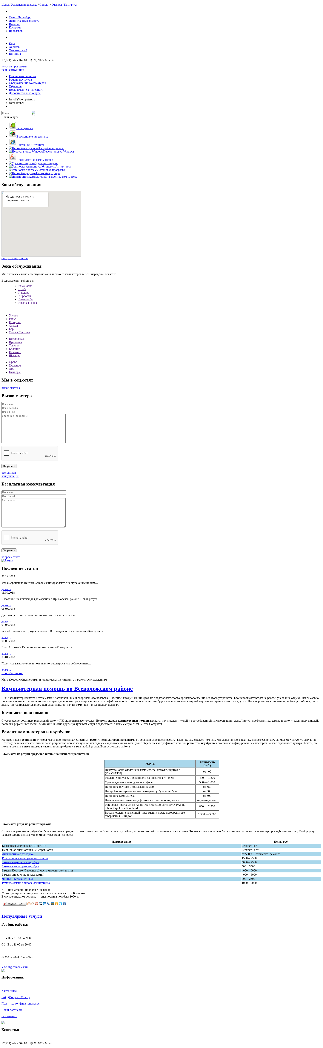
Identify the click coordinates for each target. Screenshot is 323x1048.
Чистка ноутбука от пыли (18, 878)
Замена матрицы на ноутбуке (20, 862)
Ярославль (15, 30)
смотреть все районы (14, 258)
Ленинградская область (24, 20)
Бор (11, 329)
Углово (13, 315)
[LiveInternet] (41, 903)
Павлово (23, 292)
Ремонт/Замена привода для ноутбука (26, 882)
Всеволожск (16, 338)
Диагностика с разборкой (18, 854)
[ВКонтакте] (64, 903)
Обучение (15, 86)
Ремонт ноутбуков (20, 79)
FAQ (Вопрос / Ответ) (15, 997)
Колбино (14, 348)
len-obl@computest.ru (14, 967)
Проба (22, 289)
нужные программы (14, 66)
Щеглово (14, 355)
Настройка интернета (30, 144)
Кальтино (15, 352)
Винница (15, 53)
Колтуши (15, 322)
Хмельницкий (18, 50)
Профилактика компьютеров (34, 159)
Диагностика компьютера (61, 176)
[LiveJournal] (49, 903)
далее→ (6, 589)
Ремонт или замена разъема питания (25, 858)
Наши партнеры (11, 1009)
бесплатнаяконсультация (10, 474)
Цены (5, 4)
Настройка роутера (48, 173)
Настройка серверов (51, 148)
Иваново (14, 24)
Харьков (14, 47)
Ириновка (15, 342)
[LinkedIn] (45, 903)
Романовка (25, 285)
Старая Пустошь (19, 332)
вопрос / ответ (10, 557)
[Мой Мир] (53, 903)
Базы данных (24, 128)
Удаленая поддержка (24, 4)
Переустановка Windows (58, 151)
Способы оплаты (12, 673)
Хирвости (24, 296)
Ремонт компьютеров (22, 76)
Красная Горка (27, 302)
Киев (12, 43)
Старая (13, 325)
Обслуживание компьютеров (27, 83)
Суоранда (15, 365)
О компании (9, 1016)
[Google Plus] (37, 903)
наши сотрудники (12, 69)
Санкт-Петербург (20, 17)
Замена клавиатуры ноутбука (20, 866)
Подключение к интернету (26, 89)
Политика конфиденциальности (21, 1003)
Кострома (15, 27)
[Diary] (33, 903)
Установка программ (51, 169)
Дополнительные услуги (25, 93)
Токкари (14, 345)
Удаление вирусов (46, 163)
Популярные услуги (21, 916)
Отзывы (57, 4)
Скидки (44, 4)
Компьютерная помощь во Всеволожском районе (67, 688)
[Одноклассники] (57, 903)
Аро (11, 368)
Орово (13, 362)
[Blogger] (29, 903)
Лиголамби (25, 299)
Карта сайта (9, 990)
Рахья (12, 318)
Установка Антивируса (56, 166)
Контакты (70, 4)
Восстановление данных (32, 136)
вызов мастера (10, 387)
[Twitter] (60, 903)
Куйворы (15, 372)
